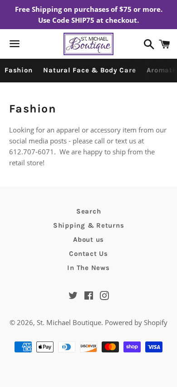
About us (88, 239)
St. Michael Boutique (69, 322)
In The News (88, 268)
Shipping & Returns (88, 225)
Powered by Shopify (136, 322)
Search (88, 211)
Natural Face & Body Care (89, 70)
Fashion (18, 70)
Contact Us (88, 254)
